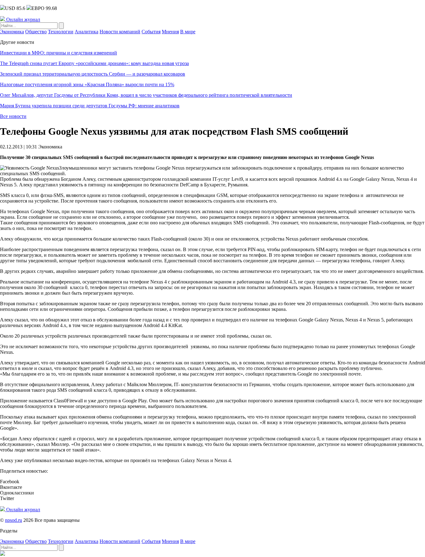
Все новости (13, 116)
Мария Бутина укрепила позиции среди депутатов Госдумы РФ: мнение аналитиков (90, 105)
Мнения (170, 31)
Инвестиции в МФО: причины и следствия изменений (58, 52)
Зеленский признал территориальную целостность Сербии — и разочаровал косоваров (92, 74)
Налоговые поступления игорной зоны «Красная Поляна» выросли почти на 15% (87, 84)
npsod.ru (13, 520)
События (151, 31)
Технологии (60, 31)
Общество (36, 31)
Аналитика (86, 31)
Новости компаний (120, 31)
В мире (187, 31)
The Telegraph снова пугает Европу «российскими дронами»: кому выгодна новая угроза (94, 63)
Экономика (12, 31)
